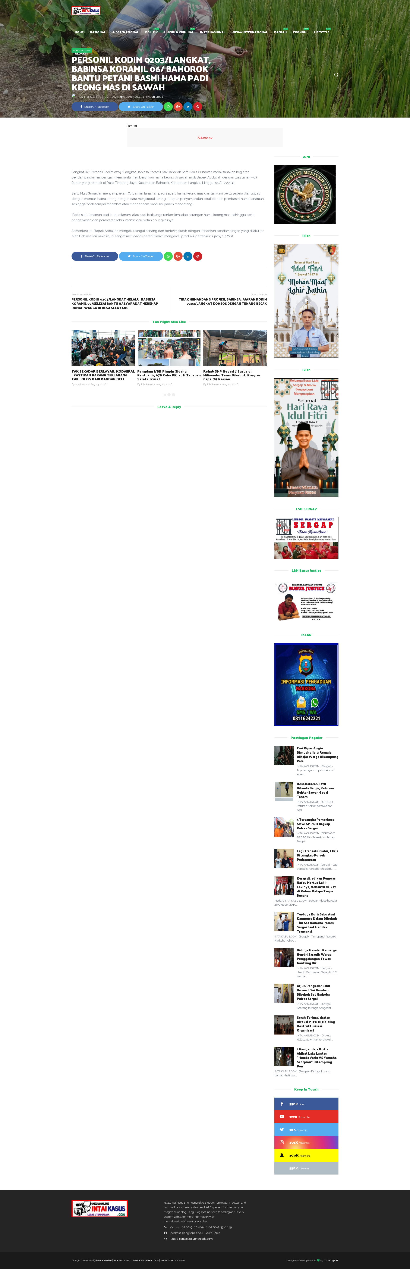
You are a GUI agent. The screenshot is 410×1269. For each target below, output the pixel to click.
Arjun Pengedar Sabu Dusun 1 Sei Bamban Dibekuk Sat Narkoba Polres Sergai (313, 992)
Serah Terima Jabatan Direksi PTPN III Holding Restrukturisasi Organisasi (316, 1023)
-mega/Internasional (250, 32)
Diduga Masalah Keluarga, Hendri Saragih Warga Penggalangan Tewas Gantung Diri (317, 956)
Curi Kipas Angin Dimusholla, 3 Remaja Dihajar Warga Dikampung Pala (317, 754)
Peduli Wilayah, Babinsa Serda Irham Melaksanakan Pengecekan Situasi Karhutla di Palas (234, 375)
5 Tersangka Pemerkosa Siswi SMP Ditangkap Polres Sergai (315, 824)
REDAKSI (81, 53)
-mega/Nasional (125, 32)
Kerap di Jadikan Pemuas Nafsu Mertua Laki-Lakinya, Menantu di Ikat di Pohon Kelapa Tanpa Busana (316, 886)
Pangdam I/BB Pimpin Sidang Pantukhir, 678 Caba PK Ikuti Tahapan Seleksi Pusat (103, 375)
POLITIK (151, 32)
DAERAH (280, 32)
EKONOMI (300, 32)
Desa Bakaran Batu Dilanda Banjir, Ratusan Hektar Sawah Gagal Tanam (315, 790)
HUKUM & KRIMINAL (179, 32)
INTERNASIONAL (212, 32)
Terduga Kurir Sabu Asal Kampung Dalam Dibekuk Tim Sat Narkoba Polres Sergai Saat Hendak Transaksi (317, 922)
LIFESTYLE (321, 32)
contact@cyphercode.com (196, 1238)
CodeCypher (331, 1260)
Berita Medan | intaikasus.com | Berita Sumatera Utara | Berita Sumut (136, 1260)
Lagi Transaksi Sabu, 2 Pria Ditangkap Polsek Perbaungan (317, 855)
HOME (79, 32)
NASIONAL (98, 32)
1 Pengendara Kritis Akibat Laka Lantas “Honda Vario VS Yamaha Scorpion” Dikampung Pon (317, 1057)
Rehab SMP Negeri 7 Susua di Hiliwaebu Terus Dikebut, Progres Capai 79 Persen (166, 375)
